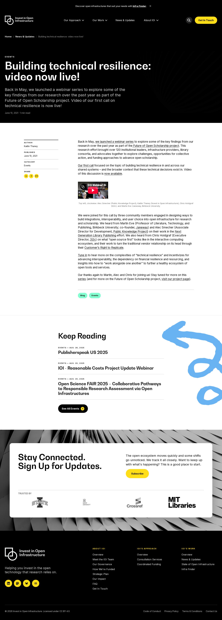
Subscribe (137, 473)
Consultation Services (149, 559)
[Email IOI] (35, 583)
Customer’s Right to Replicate (103, 247)
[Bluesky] (26, 583)
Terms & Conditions (192, 611)
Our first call (86, 165)
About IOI (149, 20)
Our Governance (102, 564)
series (82, 279)
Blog (82, 295)
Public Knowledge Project (130, 231)
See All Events (70, 408)
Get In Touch (206, 20)
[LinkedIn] (8, 583)
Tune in (82, 255)
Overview (98, 554)
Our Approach (72, 20)
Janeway (142, 227)
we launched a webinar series (114, 141)
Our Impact (99, 578)
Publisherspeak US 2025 (83, 352)
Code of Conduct (152, 611)
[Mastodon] (17, 583)
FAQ (95, 583)
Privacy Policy (171, 611)
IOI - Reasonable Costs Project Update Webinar (106, 367)
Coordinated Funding (149, 564)
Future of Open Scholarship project (155, 145)
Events (27, 165)
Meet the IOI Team (103, 559)
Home (8, 36)
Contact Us (211, 611)
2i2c (93, 239)
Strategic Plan (101, 574)
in (26, 176)
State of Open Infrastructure (198, 564)
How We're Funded (104, 569)
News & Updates (125, 20)
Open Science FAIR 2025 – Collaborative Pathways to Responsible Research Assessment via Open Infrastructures (109, 388)
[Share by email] (36, 176)
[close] (150, 6)
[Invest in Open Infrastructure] (31, 554)
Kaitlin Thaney (31, 146)
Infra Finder (188, 569)
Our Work (98, 20)
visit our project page (175, 279)
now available (113, 173)
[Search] (189, 20)
